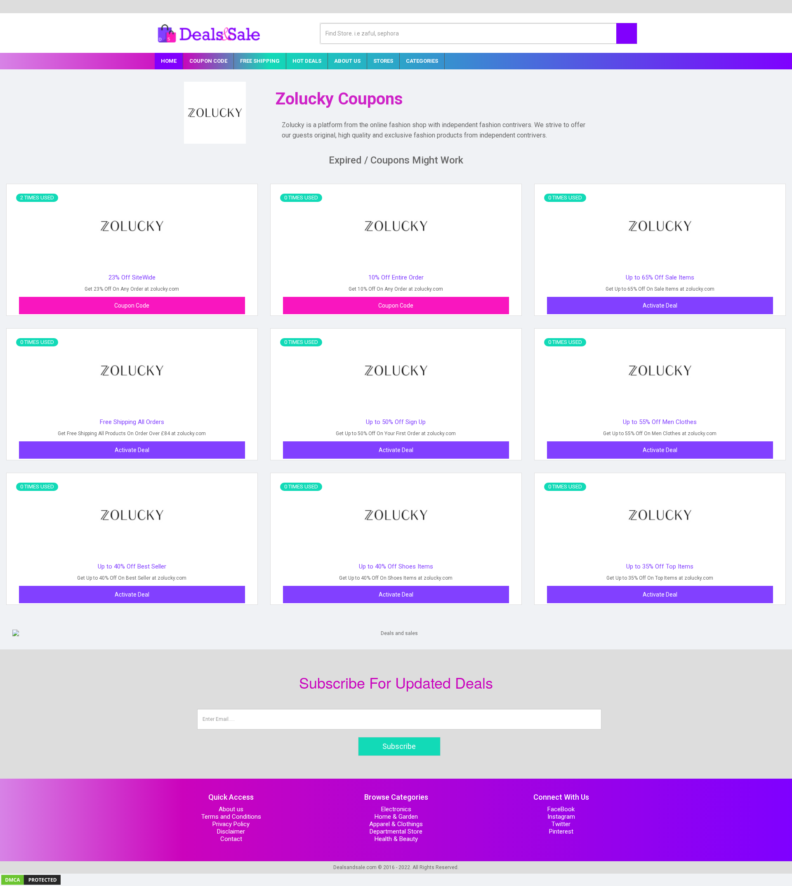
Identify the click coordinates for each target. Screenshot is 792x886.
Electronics (396, 809)
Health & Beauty (396, 839)
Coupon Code (208, 61)
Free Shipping (260, 61)
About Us (347, 61)
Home (169, 61)
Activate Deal (660, 305)
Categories (422, 61)
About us (231, 809)
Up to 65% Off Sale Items (660, 277)
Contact (231, 839)
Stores (383, 61)
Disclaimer (231, 831)
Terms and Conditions (231, 816)
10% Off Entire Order (396, 277)
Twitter (561, 824)
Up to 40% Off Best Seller (132, 566)
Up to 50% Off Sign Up (396, 422)
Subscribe (399, 746)
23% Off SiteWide (132, 277)
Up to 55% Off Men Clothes (660, 422)
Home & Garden (396, 816)
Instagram (561, 816)
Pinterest (561, 831)
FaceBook (561, 809)
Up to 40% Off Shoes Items (396, 566)
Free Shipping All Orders (132, 422)
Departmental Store (396, 831)
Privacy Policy (231, 824)
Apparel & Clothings (396, 824)
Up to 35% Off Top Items (659, 566)
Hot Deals (306, 61)
